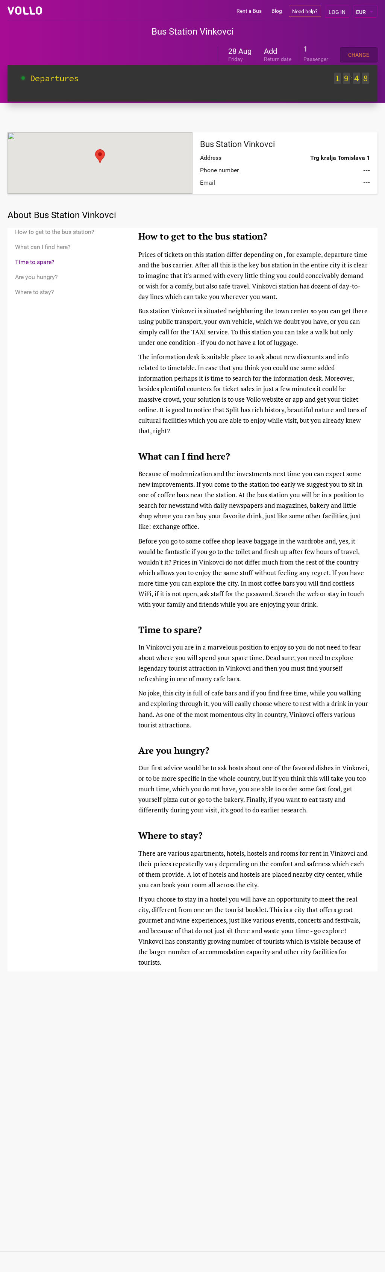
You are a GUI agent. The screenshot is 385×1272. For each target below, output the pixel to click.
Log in (337, 12)
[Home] (25, 10)
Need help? (305, 11)
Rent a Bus (249, 11)
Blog (276, 11)
